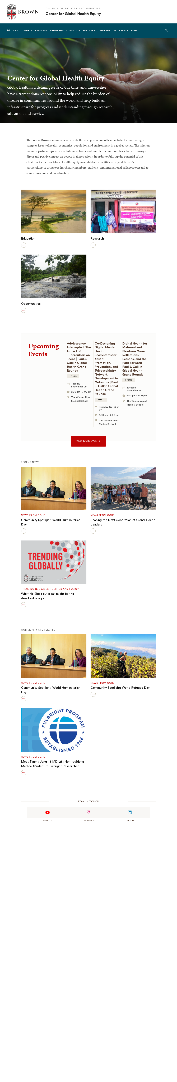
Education (28, 238)
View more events (88, 441)
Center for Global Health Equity (73, 14)
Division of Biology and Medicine (73, 8)
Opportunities (31, 303)
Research (97, 238)
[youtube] (47, 812)
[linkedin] (129, 812)
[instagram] (88, 812)
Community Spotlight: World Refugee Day (120, 687)
